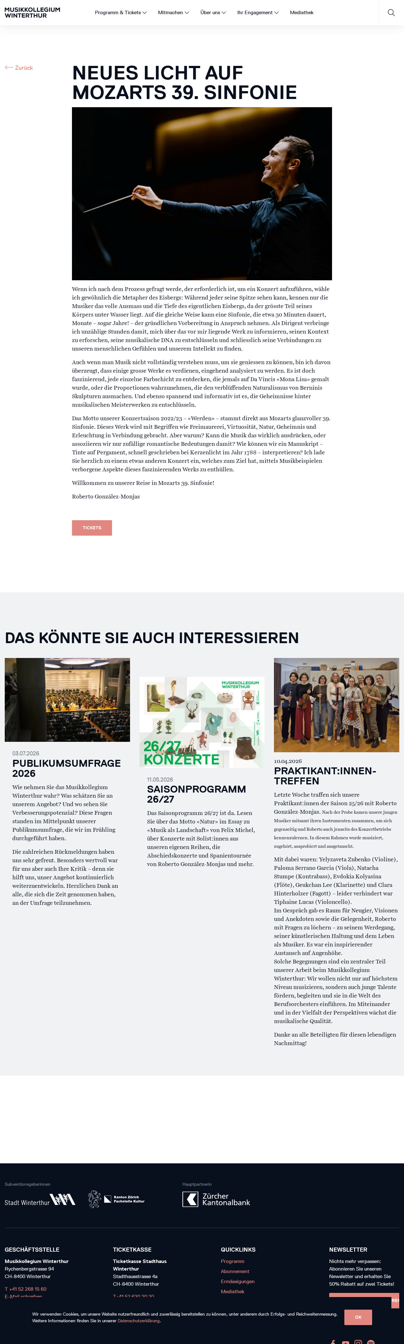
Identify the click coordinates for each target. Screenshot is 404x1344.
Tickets (92, 528)
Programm (232, 1261)
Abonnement (235, 1271)
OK (358, 1317)
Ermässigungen (238, 1281)
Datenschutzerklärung (139, 1321)
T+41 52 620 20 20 (133, 1297)
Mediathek (232, 1292)
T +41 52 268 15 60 (25, 1289)
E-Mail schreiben (23, 1297)
